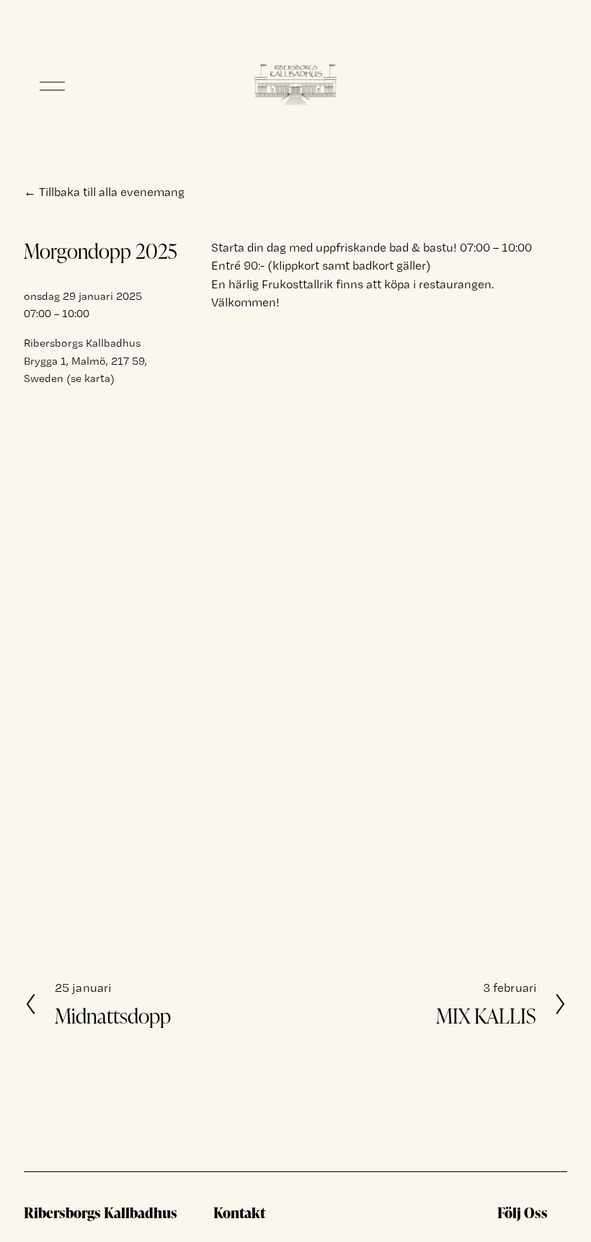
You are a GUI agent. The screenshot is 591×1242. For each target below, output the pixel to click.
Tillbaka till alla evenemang (112, 192)
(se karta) (90, 378)
